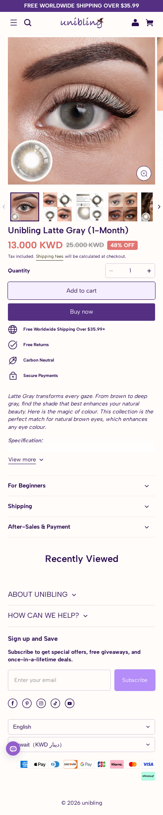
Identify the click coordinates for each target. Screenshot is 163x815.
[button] (13, 22)
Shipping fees (49, 256)
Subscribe (135, 680)
